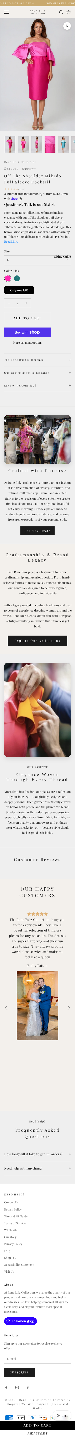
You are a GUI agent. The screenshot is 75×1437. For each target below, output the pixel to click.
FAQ (7, 1251)
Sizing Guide (62, 256)
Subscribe (19, 1372)
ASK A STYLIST (38, 1433)
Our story (10, 1237)
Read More (11, 241)
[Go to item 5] (63, 144)
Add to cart (27, 318)
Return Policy (13, 1209)
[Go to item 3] (36, 144)
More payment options (27, 342)
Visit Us (9, 1271)
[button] (69, 1008)
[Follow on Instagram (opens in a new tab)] (17, 1387)
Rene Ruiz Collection (20, 162)
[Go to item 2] (23, 144)
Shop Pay (10, 1258)
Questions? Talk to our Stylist (29, 204)
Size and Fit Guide (16, 1216)
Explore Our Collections (37, 641)
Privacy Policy (13, 1244)
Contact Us (11, 1202)
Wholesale (11, 1230)
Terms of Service (15, 1223)
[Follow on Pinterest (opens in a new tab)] (28, 1387)
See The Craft (37, 531)
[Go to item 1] (10, 144)
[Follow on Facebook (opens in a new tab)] (6, 1387)
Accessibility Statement (19, 1265)
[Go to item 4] (50, 144)
